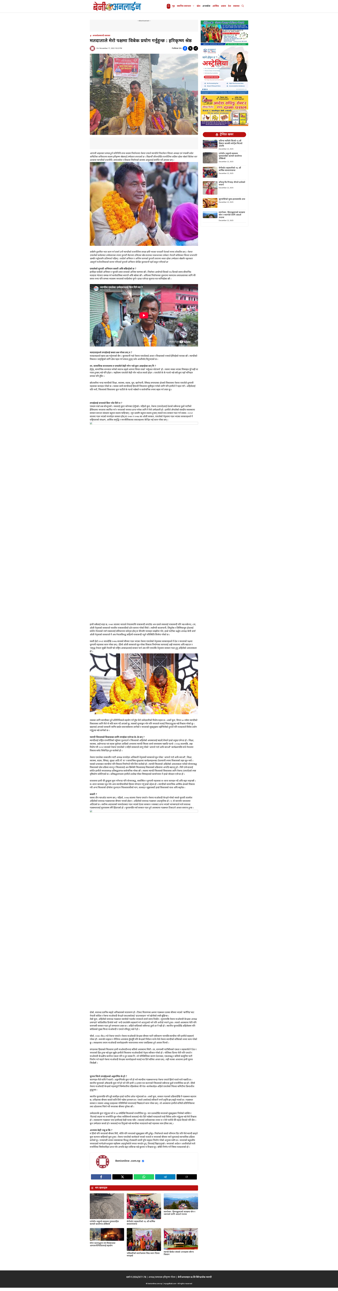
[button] (243, 6)
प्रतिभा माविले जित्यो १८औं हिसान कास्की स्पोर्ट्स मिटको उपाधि (230, 143)
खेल (198, 6)
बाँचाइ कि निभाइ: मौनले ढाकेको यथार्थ (232, 183)
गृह (173, 6)
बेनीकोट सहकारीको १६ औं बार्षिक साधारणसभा (141, 1223)
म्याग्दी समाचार (104, 35)
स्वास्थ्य (236, 6)
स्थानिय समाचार (184, 6)
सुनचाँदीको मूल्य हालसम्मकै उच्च (232, 199)
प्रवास (223, 6)
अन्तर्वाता (206, 6)
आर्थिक (215, 6)
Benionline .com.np (127, 1161)
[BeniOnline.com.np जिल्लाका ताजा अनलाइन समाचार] (117, 6)
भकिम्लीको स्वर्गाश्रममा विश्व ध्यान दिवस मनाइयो (143, 1254)
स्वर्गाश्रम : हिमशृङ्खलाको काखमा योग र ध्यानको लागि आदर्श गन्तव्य (179, 1213)
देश (229, 6)
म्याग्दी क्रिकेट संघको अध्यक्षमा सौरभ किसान (179, 1253)
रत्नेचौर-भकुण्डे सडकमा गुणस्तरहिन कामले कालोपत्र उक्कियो (104, 1223)
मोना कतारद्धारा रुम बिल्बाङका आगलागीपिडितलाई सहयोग (102, 1244)
